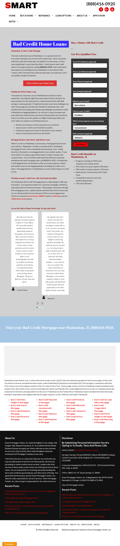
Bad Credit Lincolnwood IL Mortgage (45, 408)
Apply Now (99, 15)
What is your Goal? (81, 101)
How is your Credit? (81, 111)
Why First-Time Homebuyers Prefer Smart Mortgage (26, 513)
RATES (12, 21)
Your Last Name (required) (84, 71)
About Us (82, 15)
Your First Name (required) (84, 62)
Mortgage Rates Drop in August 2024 (20, 502)
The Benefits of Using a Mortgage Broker (21, 498)
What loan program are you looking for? (88, 122)
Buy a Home (26, 15)
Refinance (44, 15)
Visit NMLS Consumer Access (86, 450)
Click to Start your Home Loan (40, 83)
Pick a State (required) (82, 133)
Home (12, 15)
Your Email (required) (82, 91)
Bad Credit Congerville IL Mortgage (100, 408)
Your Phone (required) (82, 81)
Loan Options (63, 15)
